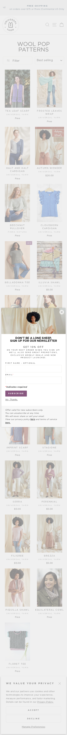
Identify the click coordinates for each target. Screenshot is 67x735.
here (32, 419)
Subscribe (16, 393)
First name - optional (20, 363)
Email (9, 375)
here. (7, 423)
